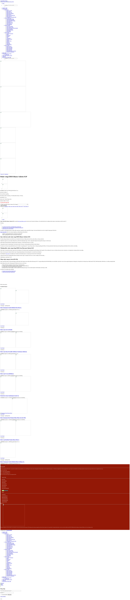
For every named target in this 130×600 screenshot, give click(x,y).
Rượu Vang (3, 479)
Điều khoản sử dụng (4, 497)
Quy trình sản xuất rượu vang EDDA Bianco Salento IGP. (11, 226)
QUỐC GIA (6, 9)
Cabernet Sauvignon (9, 33)
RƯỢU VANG (4, 8)
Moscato (7, 41)
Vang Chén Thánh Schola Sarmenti (12, 28)
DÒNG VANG (6, 45)
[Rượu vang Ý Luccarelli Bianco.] (15, 369)
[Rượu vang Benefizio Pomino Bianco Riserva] (15, 435)
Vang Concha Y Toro (9, 27)
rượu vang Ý (8, 253)
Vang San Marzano (9, 553)
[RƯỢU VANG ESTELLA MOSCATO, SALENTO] (5, 188)
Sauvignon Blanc (9, 39)
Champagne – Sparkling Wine (11, 17)
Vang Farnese (8, 31)
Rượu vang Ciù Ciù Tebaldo (6, 329)
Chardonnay (8, 38)
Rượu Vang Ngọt (9, 49)
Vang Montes (8, 30)
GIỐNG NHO (6, 32)
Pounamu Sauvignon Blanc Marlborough (9, 271)
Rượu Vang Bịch (9, 50)
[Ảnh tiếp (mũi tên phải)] (1, 599)
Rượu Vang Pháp (9, 10)
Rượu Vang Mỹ (9, 16)
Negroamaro (8, 35)
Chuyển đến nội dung (3, 0)
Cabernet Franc (8, 40)
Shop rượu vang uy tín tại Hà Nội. (7, 228)
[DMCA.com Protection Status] (5, 490)
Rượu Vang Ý (4, 482)
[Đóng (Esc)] (0, 598)
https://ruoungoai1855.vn (6, 471)
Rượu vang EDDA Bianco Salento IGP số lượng (9, 204)
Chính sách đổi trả (4, 501)
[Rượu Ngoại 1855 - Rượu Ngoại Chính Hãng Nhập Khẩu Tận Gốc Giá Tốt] (7, 1)
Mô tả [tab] (3, 219)
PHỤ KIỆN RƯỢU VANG (6, 53)
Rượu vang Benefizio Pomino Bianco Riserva (9, 439)
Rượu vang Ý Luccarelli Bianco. (7, 373)
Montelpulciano (9, 44)
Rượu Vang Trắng (9, 47)
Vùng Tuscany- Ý (9, 23)
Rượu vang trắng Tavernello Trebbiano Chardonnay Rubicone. (13, 351)
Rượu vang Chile (9, 12)
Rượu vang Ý (8, 11)
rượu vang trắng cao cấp (22, 221)
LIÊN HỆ (4, 56)
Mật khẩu (2, 592)
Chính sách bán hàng (5, 498)
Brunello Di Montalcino (10, 51)
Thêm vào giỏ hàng (3, 205)
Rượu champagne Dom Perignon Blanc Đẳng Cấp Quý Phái (13, 417)
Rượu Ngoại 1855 (3, 232)
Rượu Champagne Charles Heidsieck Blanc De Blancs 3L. (12, 461)
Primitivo (7, 36)
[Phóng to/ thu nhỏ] (1, 598)
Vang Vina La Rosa (9, 26)
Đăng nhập (9, 594)
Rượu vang (10, 206)
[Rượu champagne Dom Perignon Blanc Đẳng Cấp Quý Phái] (13, 413)
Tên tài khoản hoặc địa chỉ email (5, 590)
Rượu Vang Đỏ (8, 46)
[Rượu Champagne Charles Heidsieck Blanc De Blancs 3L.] (8, 457)
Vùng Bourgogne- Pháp (10, 19)
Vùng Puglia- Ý (9, 21)
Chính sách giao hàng (5, 500)
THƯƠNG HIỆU (7, 25)
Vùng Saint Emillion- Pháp (10, 20)
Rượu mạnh (4, 52)
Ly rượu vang (6, 54)
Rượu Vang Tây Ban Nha (10, 15)
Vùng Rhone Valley (9, 22)
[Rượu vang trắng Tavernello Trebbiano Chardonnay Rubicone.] (15, 347)
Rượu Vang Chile (4, 485)
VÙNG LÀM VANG (7, 542)
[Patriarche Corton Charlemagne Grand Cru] (15, 391)
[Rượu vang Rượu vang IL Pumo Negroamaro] (5, 183)
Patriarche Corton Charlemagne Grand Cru (9, 395)
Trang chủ (2, 174)
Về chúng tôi (3, 494)
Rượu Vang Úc (8, 14)
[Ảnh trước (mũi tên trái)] (0, 599)
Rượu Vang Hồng (9, 48)
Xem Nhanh (2, 458)
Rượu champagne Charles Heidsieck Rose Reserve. (10, 307)
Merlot (7, 34)
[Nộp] (4, 6)
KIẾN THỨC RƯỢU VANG (7, 55)
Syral (7, 37)
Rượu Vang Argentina (10, 13)
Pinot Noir (8, 42)
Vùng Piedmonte (9, 24)
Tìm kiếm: (6, 5)
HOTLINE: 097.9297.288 (6, 57)
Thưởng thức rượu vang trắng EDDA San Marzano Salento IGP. (12, 227)
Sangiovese (8, 43)
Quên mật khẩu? (3, 596)
